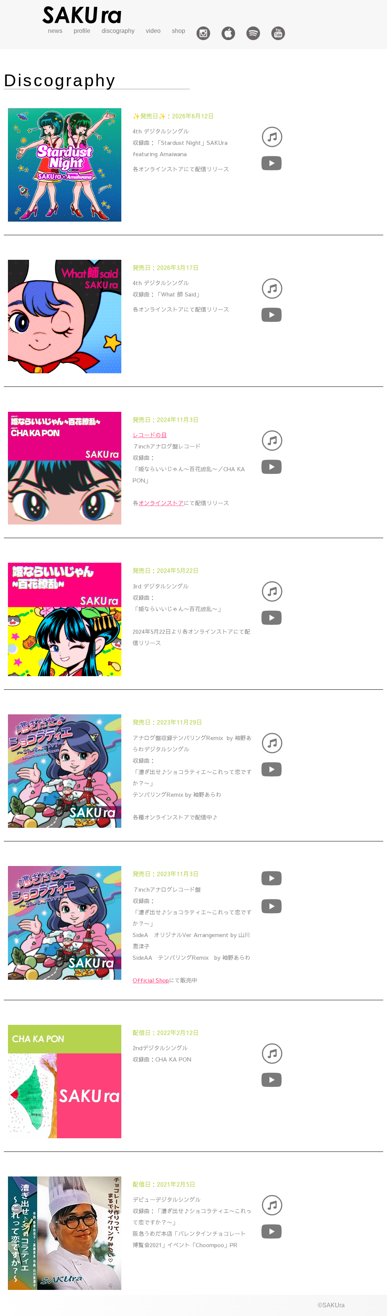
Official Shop (151, 980)
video (153, 31)
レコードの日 (150, 435)
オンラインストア (161, 503)
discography (118, 31)
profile (82, 31)
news (55, 31)
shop (178, 31)
